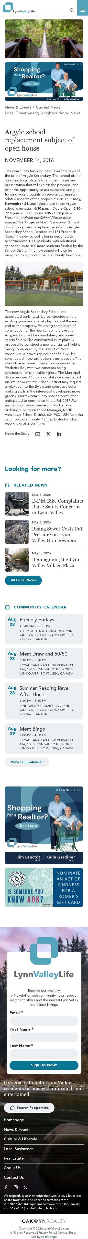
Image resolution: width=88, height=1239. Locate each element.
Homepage (14, 1120)
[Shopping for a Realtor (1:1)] (44, 825)
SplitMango (49, 1237)
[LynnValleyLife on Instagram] (16, 1187)
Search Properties (33, 1108)
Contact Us (14, 1178)
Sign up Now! (44, 1065)
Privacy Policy (47, 1232)
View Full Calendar (27, 762)
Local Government (21, 113)
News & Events (18, 108)
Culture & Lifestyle (20, 1139)
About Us (12, 1168)
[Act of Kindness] (44, 887)
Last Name (20, 1046)
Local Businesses (18, 1149)
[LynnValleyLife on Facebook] (6, 1187)
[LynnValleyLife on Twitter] (25, 1187)
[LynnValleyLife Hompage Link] (19, 7)
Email (15, 1013)
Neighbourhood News (60, 113)
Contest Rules (67, 1232)
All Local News (23, 580)
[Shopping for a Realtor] (44, 81)
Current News (48, 108)
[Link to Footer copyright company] (44, 1221)
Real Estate (14, 1159)
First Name (20, 1030)
